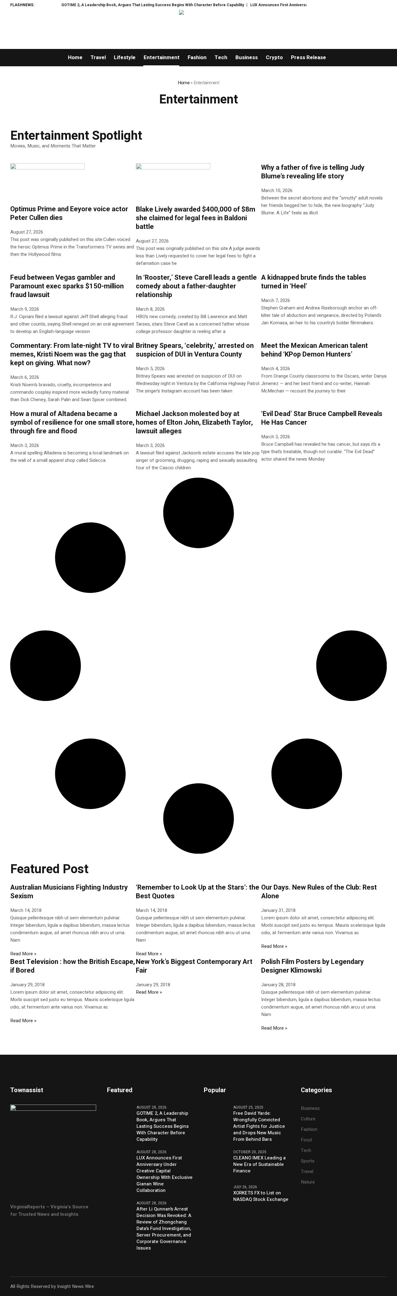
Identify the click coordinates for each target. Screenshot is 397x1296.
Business (310, 1108)
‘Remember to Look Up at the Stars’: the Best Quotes (197, 891)
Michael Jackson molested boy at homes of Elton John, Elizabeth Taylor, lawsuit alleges (194, 422)
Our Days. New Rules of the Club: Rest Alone (319, 891)
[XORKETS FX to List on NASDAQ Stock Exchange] (216, 1198)
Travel (307, 1171)
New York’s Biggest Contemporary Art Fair (194, 966)
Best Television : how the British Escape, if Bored (72, 966)
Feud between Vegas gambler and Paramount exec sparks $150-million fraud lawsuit (67, 286)
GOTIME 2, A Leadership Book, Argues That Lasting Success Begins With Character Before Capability (132, 5)
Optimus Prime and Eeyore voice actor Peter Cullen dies (69, 213)
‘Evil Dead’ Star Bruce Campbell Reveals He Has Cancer (321, 418)
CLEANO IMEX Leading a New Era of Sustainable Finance (259, 1164)
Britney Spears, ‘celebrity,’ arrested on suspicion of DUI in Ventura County (195, 350)
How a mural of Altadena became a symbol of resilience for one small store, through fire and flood (72, 422)
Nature (308, 1182)
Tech (306, 1150)
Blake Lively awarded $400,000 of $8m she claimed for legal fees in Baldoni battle (195, 218)
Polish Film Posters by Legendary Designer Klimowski (312, 966)
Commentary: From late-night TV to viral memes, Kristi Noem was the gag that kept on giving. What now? (72, 354)
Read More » (23, 953)
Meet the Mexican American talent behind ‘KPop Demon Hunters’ (314, 350)
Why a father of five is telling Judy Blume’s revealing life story (312, 172)
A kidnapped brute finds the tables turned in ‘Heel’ (313, 282)
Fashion (309, 1129)
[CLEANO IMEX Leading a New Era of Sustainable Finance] (216, 1163)
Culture (308, 1118)
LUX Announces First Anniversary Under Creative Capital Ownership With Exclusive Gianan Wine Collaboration (164, 1174)
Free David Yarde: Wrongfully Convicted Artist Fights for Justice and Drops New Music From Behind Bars (259, 1126)
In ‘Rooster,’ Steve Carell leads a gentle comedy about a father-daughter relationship (196, 286)
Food (306, 1139)
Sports (307, 1161)
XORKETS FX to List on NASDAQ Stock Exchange (260, 1196)
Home (184, 82)
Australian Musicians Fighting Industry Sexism (69, 891)
